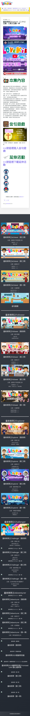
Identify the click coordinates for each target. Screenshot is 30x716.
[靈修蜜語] (15, 178)
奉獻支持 (21, 196)
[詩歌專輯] (15, 184)
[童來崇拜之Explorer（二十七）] (15, 33)
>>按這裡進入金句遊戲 (14, 149)
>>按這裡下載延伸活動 (14, 163)
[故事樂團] (15, 172)
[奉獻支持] (15, 190)
